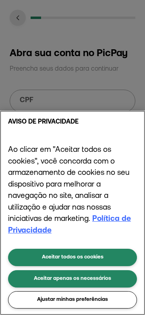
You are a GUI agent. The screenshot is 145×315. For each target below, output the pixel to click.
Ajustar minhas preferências (72, 299)
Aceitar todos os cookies (73, 257)
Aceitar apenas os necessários (72, 278)
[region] (72, 213)
